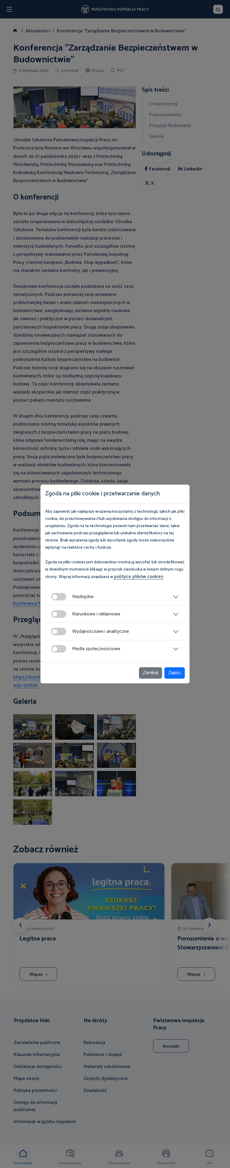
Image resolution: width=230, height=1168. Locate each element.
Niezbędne (82, 597)
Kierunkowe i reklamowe (96, 614)
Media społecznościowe (96, 649)
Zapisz (174, 673)
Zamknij (150, 673)
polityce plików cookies (139, 577)
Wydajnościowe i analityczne (100, 631)
